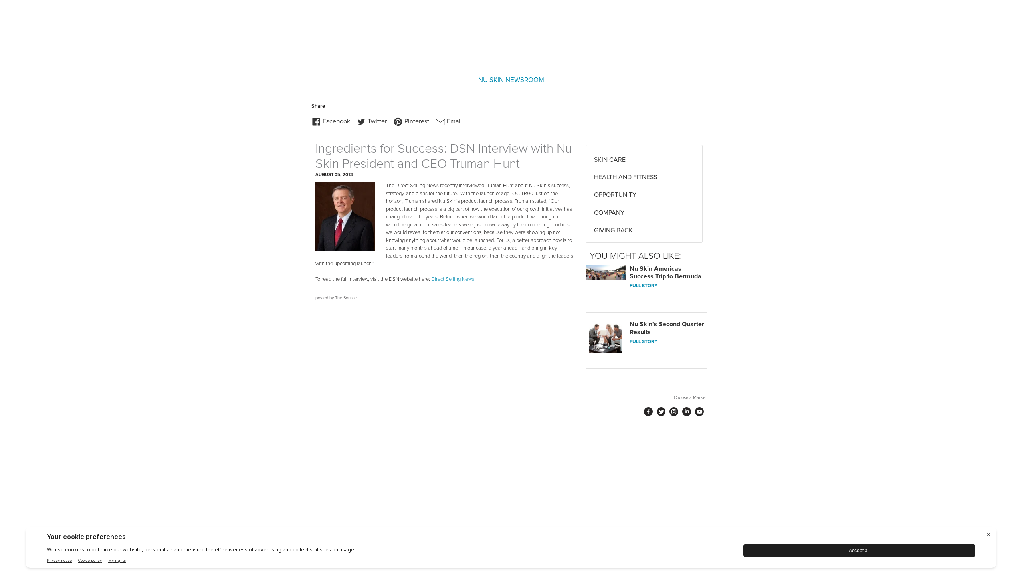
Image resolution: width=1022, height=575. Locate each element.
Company (609, 213)
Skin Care (610, 160)
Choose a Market (690, 397)
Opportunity (615, 195)
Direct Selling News (452, 279)
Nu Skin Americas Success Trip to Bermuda (665, 272)
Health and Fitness (625, 177)
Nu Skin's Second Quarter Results (667, 328)
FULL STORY (644, 285)
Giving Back (613, 230)
